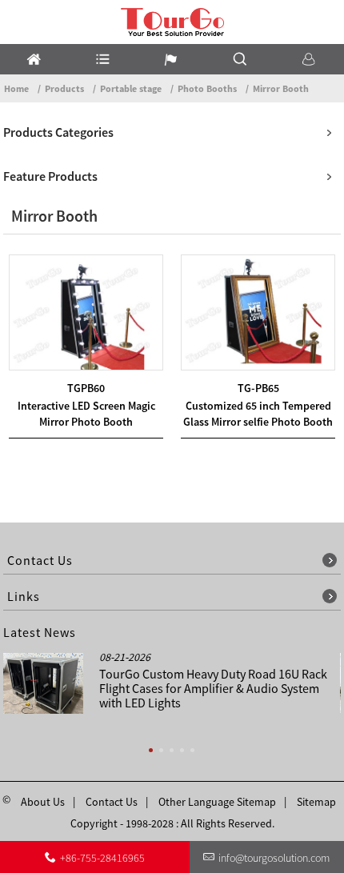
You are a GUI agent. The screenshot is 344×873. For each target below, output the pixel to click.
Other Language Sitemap (217, 802)
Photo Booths (207, 88)
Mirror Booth (281, 88)
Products (64, 88)
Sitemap (316, 802)
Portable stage (131, 88)
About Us (43, 802)
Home (16, 88)
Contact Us (112, 802)
